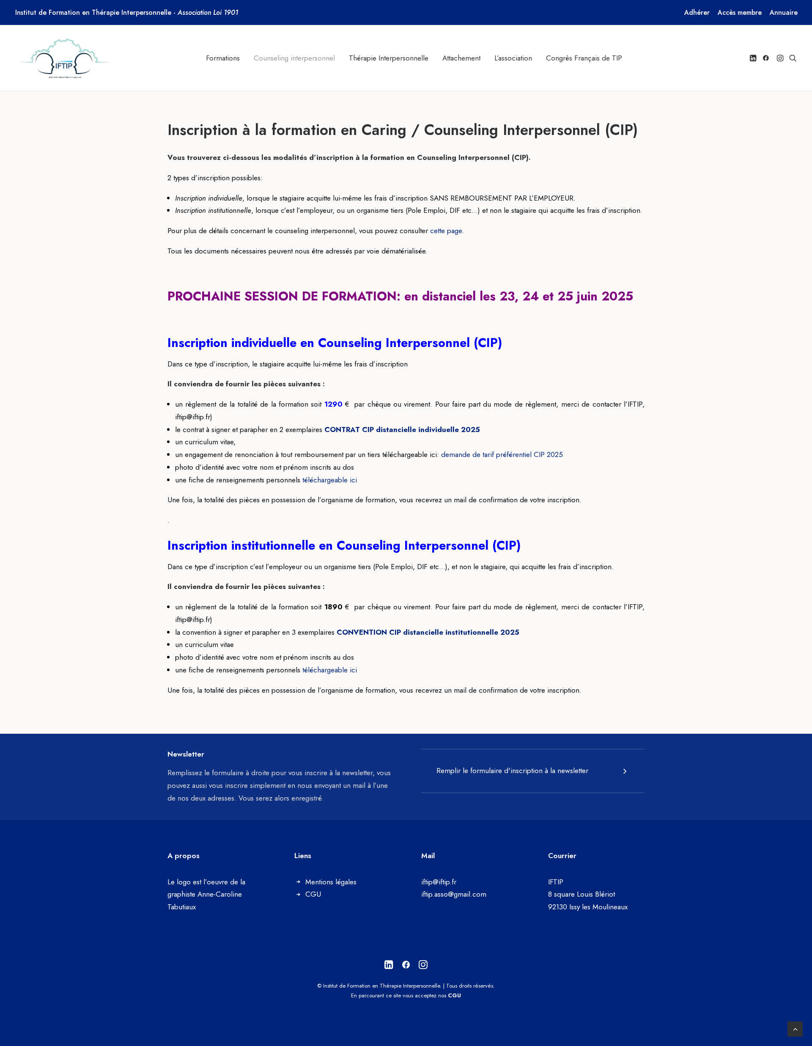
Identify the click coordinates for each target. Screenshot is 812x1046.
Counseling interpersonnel (294, 58)
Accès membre (740, 12)
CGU (313, 894)
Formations (223, 58)
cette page (446, 231)
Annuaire (784, 12)
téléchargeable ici (329, 480)
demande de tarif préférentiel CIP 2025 (502, 454)
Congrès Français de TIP (584, 58)
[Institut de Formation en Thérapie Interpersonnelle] (65, 58)
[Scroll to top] (795, 1028)
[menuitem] (697, 12)
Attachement (461, 58)
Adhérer (697, 12)
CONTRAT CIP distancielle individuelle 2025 (402, 429)
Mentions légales (331, 882)
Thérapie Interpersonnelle (388, 58)
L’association (513, 58)
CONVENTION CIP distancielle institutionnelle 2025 (428, 632)
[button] (754, 58)
